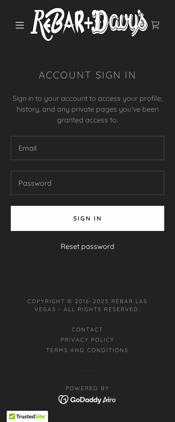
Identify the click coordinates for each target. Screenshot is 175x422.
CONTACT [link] (87, 329)
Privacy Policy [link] (87, 339)
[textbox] (87, 148)
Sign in (87, 218)
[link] (89, 25)
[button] (20, 25)
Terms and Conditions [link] (87, 350)
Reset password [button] (87, 246)
